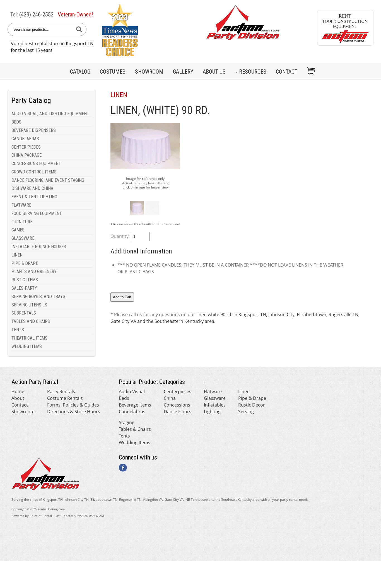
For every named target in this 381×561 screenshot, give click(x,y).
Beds (124, 398)
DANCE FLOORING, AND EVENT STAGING (47, 180)
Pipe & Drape (252, 398)
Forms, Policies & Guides (73, 405)
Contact (286, 71)
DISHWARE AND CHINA (32, 188)
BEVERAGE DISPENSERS (33, 130)
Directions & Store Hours (73, 411)
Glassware (215, 398)
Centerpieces (177, 391)
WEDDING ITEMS (26, 346)
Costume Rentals (65, 398)
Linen (244, 391)
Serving (246, 411)
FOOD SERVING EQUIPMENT (36, 213)
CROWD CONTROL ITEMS (34, 172)
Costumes (113, 71)
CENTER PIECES (26, 147)
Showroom (149, 71)
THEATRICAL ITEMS (29, 338)
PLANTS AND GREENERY (34, 271)
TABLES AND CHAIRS (30, 321)
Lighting (212, 411)
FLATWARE (21, 205)
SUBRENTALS (23, 313)
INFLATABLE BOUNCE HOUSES (38, 246)
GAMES (18, 230)
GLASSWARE (22, 238)
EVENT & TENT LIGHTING (34, 196)
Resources (252, 71)
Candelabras (132, 411)
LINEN (17, 255)
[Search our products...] (79, 29)
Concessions (177, 405)
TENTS (17, 329)
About (17, 398)
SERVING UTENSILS (29, 305)
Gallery (183, 71)
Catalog (80, 71)
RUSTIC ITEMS (24, 279)
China (170, 398)
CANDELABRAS (25, 138)
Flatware (213, 391)
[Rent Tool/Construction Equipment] (345, 44)
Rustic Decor (251, 405)
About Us (214, 71)
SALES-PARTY (24, 288)
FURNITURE (21, 221)
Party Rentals (61, 391)
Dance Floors (177, 411)
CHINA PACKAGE (26, 155)
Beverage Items (135, 405)
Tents (124, 436)
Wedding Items (134, 442)
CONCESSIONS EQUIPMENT (36, 163)
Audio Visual (132, 391)
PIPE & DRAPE (24, 263)
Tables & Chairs (135, 429)
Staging (126, 422)
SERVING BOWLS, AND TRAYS (38, 296)
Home (17, 391)
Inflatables (215, 405)
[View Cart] (309, 71)
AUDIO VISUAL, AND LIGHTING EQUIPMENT (50, 113)
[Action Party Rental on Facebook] (123, 468)
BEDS (16, 122)
